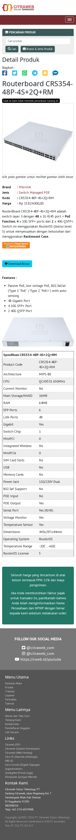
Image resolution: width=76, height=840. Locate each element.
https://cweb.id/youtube (40, 659)
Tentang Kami (13, 720)
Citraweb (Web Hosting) (18, 752)
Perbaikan (11, 699)
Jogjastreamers (14, 768)
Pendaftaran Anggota (17, 728)
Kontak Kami (12, 724)
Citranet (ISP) (12, 744)
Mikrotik (25, 187)
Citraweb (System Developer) (22, 748)
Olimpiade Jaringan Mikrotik (21, 777)
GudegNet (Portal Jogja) (19, 773)
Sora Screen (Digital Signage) (22, 764)
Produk (9, 687)
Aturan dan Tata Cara (17, 716)
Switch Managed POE (34, 192)
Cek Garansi (12, 732)
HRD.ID (9, 761)
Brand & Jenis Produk (39, 49)
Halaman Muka (13, 683)
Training (9, 691)
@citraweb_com (39, 647)
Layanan (9, 695)
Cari (13, 49)
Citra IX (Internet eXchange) (21, 756)
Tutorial (9, 703)
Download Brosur (19, 264)
